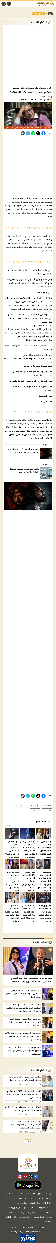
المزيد (28, 1141)
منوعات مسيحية (20, 1198)
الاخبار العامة (38, 13)
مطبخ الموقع (35, 1203)
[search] (3, 3)
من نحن (41, 1227)
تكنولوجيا (10, 1212)
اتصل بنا (15, 1227)
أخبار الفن (20, 805)
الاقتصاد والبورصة (45, 1207)
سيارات (49, 1217)
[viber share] (28, 133)
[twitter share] (38, 133)
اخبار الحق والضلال (13, 1207)
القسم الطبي (11, 1194)
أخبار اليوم (35, 810)
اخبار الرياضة (47, 1203)
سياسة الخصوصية (28, 1227)
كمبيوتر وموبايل (30, 1207)
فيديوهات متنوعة (45, 1198)
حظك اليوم (47, 1221)
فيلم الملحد (31, 805)
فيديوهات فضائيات (45, 1212)
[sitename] (28, 1163)
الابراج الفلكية (10, 1217)
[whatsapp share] (33, 133)
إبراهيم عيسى (45, 805)
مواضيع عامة (22, 1203)
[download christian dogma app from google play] (28, 1185)
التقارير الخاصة (24, 1194)
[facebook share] (43, 133)
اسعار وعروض (39, 1217)
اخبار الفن (32, 1198)
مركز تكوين (47, 810)
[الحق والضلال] (50, 13)
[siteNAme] (47, 4)
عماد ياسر (46, 97)
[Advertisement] (28, 55)
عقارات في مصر (24, 1217)
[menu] (9, 3)
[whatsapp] (23, 133)
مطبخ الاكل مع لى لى (26, 1212)
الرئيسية (49, 1194)
